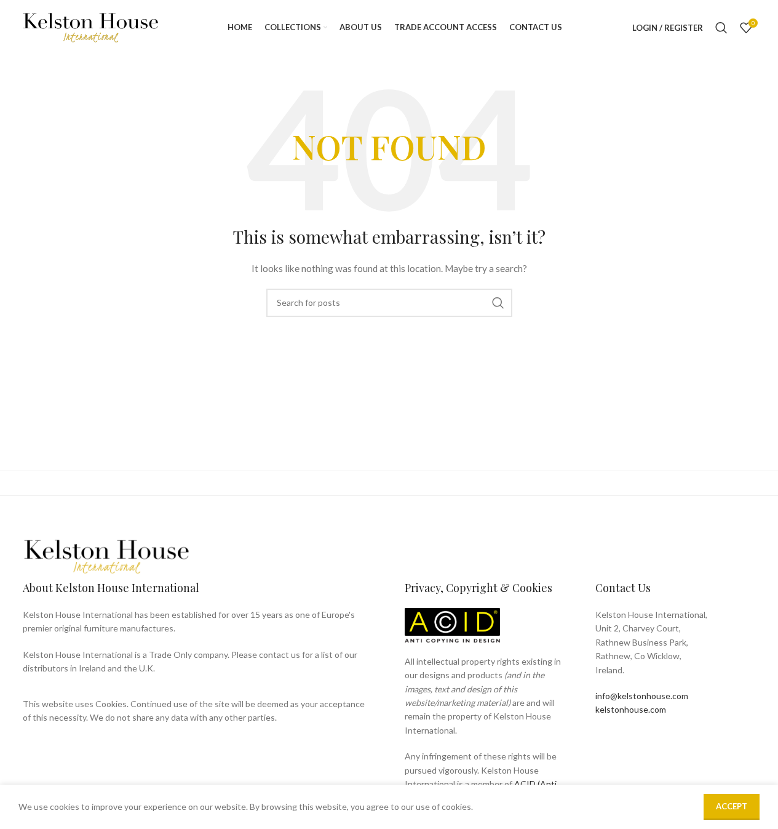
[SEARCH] (498, 303)
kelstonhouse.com (630, 709)
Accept (731, 806)
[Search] (721, 27)
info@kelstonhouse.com (641, 696)
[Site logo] (90, 27)
